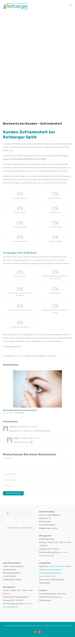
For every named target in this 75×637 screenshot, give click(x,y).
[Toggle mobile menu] (71, 5)
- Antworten (34, 427)
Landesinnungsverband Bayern (59, 566)
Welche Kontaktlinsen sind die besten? (20, 410)
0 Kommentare (19, 413)
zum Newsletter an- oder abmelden (19, 528)
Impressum (39, 625)
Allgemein (29, 356)
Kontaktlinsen (42, 356)
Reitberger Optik (19, 625)
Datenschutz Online (49, 625)
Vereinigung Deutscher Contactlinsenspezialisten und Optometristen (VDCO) (50, 573)
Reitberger (9, 356)
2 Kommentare (51, 356)
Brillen (35, 356)
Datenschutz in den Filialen (64, 625)
